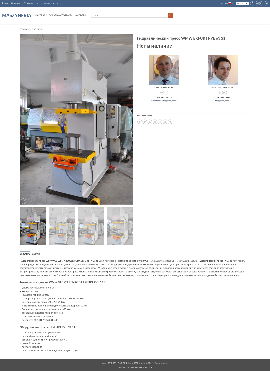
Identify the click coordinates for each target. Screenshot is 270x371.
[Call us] (261, 3)
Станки (24, 29)
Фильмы (80, 15)
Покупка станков (60, 15)
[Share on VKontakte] (160, 121)
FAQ (104, 363)
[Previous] (25, 119)
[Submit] (170, 15)
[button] (23, 201)
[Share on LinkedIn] (165, 121)
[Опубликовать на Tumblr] (170, 121)
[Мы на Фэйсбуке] (252, 3)
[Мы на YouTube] (266, 3)
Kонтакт (39, 15)
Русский (224, 3)
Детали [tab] (36, 254)
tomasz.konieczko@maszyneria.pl (164, 101)
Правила (112, 363)
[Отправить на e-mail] (257, 3)
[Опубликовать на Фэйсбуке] (139, 121)
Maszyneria (16, 15)
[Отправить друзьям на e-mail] (150, 121)
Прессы (37, 29)
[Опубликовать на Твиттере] (144, 121)
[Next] (127, 119)
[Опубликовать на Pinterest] (155, 121)
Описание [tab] (25, 254)
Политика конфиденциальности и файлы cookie (143, 363)
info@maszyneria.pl (223, 101)
